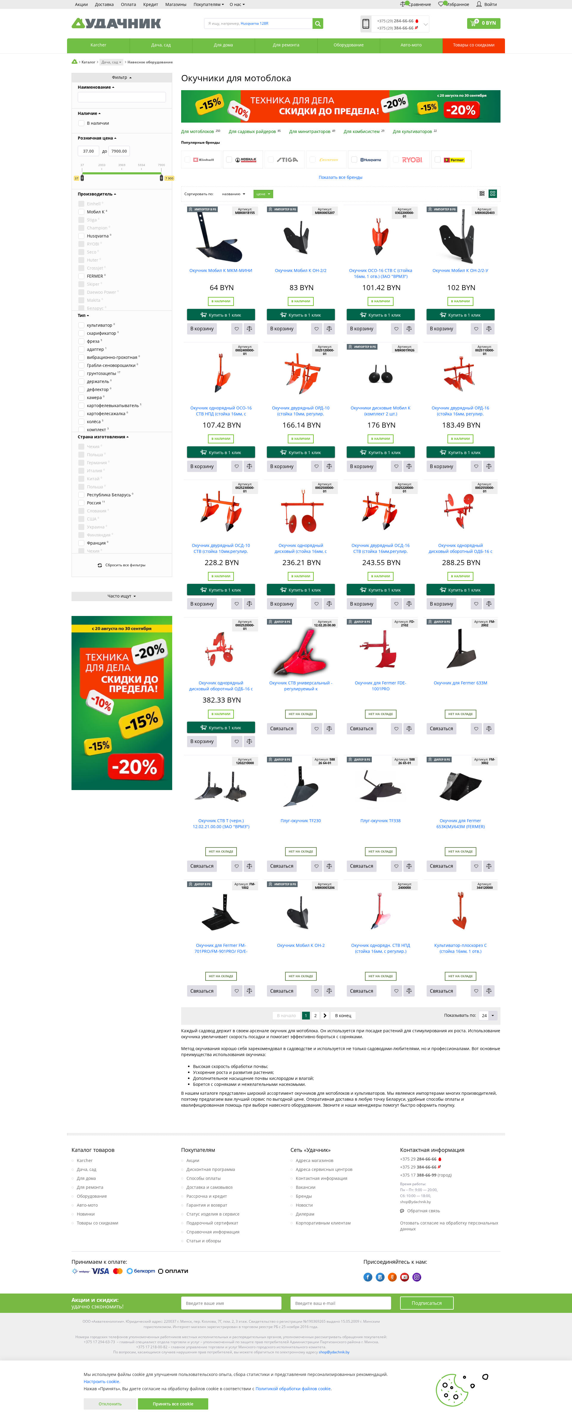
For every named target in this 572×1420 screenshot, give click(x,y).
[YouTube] (404, 1277)
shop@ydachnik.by (334, 1352)
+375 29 (418, 1159)
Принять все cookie (173, 1404)
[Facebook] (367, 1277)
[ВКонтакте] (380, 1277)
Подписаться (427, 1303)
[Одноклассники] (392, 1277)
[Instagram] (416, 1277)
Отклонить (110, 1404)
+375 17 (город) (426, 1175)
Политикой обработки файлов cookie (293, 1388)
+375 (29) (395, 21)
